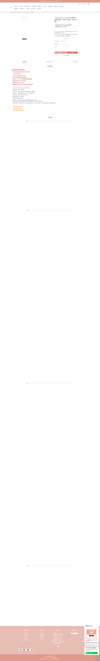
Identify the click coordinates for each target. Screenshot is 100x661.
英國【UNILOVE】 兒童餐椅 (29, 12)
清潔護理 (16, 8)
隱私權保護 (42, 636)
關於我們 (39, 8)
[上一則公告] (17, 1)
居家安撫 (61, 6)
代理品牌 (16, 6)
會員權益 (42, 639)
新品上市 (21, 6)
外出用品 (44, 6)
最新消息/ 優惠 (27, 6)
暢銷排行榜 (34, 6)
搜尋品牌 (40, 6)
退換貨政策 (42, 634)
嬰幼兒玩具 (22, 8)
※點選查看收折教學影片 (18, 108)
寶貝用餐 (50, 6)
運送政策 (42, 637)
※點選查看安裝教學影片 (18, 106)
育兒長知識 (33, 8)
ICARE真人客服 (61, 634)
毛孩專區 (28, 8)
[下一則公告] (82, 1)
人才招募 (26, 637)
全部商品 (12, 12)
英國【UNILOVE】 (21, 12)
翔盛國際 (26, 633)
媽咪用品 (55, 6)
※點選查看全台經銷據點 (18, 110)
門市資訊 (26, 634)
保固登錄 (42, 633)
